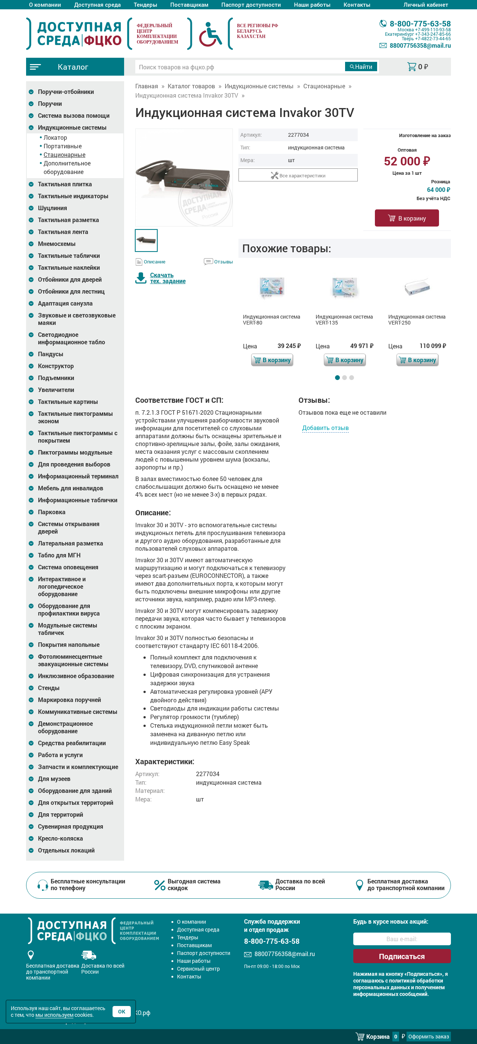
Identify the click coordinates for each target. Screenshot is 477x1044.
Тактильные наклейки (69, 267)
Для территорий (60, 814)
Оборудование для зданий (75, 790)
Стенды (49, 688)
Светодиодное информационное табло (71, 338)
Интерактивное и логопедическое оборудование (62, 586)
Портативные (63, 146)
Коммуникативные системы (77, 711)
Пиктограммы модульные (75, 452)
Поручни (50, 103)
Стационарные (64, 154)
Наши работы (312, 4)
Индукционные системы (72, 127)
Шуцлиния (52, 208)
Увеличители (56, 389)
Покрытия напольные (68, 644)
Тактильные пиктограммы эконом (75, 417)
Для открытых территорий (75, 802)
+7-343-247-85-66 (433, 34)
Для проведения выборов (74, 464)
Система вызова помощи (74, 115)
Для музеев (54, 778)
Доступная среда (97, 4)
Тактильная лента (63, 231)
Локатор (55, 137)
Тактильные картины (68, 401)
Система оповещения (68, 567)
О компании (45, 4)
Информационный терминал (78, 476)
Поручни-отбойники (66, 91)
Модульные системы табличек (67, 628)
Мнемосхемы (57, 243)
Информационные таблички (77, 500)
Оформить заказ (428, 1036)
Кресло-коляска (60, 838)
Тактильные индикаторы (73, 196)
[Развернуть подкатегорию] (31, 91)
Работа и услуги (60, 755)
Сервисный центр (198, 968)
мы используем (54, 1014)
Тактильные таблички (69, 255)
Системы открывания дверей (68, 527)
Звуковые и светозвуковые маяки (77, 318)
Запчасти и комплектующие (78, 767)
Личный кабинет (426, 4)
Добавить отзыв (325, 427)
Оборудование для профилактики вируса (69, 609)
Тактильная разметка (68, 220)
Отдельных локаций (66, 850)
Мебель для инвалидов (70, 488)
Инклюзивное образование (76, 676)
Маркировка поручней (69, 699)
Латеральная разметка (70, 543)
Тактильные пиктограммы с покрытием (77, 436)
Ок (121, 1011)
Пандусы (50, 354)
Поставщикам (189, 4)
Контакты (357, 4)
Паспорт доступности (251, 4)
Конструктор (56, 366)
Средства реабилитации (72, 743)
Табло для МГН (59, 555)
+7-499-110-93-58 (433, 29)
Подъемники (56, 378)
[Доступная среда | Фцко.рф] (79, 33)
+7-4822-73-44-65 (433, 38)
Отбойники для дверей (70, 279)
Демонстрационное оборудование (65, 727)
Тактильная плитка (65, 184)
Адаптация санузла (65, 303)
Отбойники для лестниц (71, 291)
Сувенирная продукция (70, 826)
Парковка (52, 512)
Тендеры (145, 4)
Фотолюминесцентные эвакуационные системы (73, 660)
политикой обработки (416, 980)
